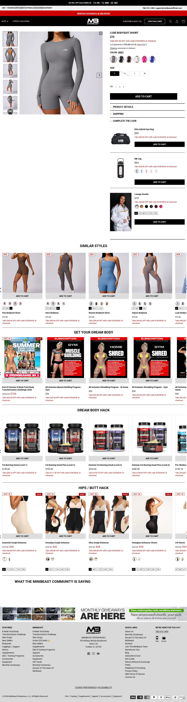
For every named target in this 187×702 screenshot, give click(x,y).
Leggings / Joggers (11, 646)
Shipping (113, 48)
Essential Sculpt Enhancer (14, 543)
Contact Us (130, 677)
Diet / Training (8, 8)
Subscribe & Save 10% (132, 22)
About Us (129, 631)
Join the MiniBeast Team (136, 646)
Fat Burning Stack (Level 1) (14, 465)
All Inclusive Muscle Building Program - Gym (63, 388)
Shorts (5, 650)
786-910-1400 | (149, 8)
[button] (170, 21)
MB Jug (137, 159)
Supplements (20, 8)
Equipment (47, 8)
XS (136, 213)
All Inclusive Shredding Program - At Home (108, 387)
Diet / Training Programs (13, 656)
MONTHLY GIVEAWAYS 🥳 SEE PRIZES (93, 13)
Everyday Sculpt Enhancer (57, 543)
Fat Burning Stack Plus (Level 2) (60, 465)
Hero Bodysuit (52, 313)
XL (151, 213)
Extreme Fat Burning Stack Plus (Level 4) (151, 465)
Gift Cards (37, 662)
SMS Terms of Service (135, 674)
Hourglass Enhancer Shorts (144, 543)
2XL (155, 213)
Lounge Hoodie (141, 194)
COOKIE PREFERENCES (86, 687)
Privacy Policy (131, 671)
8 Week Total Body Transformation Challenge (14, 633)
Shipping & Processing (135, 668)
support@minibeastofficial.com (169, 8)
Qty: (111, 86)
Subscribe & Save (133, 656)
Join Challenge (155, 22)
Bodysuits (6, 643)
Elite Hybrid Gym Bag (144, 129)
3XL (67, 569)
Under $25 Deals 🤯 (41, 640)
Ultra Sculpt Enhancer (99, 543)
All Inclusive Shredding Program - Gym (150, 387)
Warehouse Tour (132, 650)
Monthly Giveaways (11, 665)
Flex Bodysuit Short (11, 313)
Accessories (38, 8)
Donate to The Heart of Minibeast (43, 669)
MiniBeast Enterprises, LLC (20, 696)
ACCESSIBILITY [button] (105, 687)
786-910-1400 (161, 631)
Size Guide (129, 659)
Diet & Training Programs (44, 650)
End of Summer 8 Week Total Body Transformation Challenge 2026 (18, 388)
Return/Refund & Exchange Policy (137, 663)
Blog (127, 653)
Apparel (29, 8)
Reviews (129, 643)
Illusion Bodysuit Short (99, 313)
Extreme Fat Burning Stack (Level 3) (105, 465)
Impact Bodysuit (139, 313)
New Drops (7, 637)
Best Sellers (7, 640)
